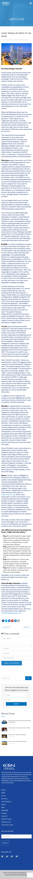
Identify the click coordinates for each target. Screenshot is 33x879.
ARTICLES (4, 798)
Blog (27, 39)
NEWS (3, 793)
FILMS (3, 796)
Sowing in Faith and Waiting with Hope (17, 741)
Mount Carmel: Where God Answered (17, 734)
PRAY (3, 807)
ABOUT (3, 804)
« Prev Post (6, 627)
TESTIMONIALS (6, 801)
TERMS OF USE (6, 822)
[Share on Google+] (9, 620)
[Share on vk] (15, 620)
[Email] (18, 620)
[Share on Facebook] (3, 620)
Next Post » (26, 627)
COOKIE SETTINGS (7, 825)
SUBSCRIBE (4, 810)
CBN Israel (21, 39)
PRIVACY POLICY (6, 819)
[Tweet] (6, 620)
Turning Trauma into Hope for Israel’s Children (19, 727)
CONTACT (4, 816)
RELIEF (3, 790)
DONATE (4, 813)
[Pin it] (12, 620)
